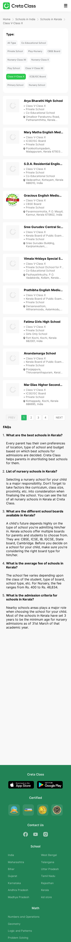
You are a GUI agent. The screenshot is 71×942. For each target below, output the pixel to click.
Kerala (45, 890)
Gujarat (12, 876)
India (11, 855)
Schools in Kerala (51, 19)
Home (6, 19)
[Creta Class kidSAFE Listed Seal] (28, 810)
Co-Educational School (33, 43)
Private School (15, 51)
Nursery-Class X (40, 59)
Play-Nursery (35, 51)
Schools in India (25, 19)
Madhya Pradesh (18, 897)
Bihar (11, 869)
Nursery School (37, 85)
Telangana (47, 862)
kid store (46, 897)
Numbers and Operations (23, 916)
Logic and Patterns (20, 930)
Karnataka (14, 883)
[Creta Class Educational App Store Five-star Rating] (14, 810)
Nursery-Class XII (16, 59)
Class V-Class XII (34, 68)
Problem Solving (18, 937)
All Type (11, 43)
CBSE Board (54, 51)
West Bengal (49, 855)
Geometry (14, 923)
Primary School (15, 85)
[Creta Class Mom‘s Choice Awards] (43, 810)
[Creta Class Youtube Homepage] (35, 834)
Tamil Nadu (48, 876)
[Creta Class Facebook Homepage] (25, 834)
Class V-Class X (13, 23)
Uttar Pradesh (50, 869)
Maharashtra (16, 862)
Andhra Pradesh (18, 890)
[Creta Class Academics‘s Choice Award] (57, 810)
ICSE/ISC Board (38, 76)
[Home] (19, 5)
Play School (13, 68)
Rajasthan (47, 883)
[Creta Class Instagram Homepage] (45, 834)
